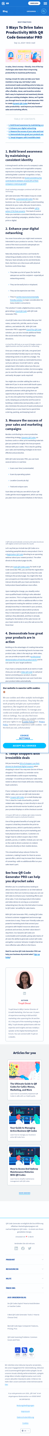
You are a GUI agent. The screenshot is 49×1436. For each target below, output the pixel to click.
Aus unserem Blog (17, 1297)
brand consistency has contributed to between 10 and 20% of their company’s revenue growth (23, 180)
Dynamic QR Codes (28, 437)
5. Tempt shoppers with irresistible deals (24, 137)
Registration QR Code (15, 554)
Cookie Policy (28, 721)
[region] (24, 718)
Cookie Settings (24, 737)
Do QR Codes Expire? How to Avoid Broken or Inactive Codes (24, 1304)
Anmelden (34, 3)
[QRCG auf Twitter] (29, 1249)
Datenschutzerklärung (25, 1417)
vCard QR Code (21, 311)
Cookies (25, 1423)
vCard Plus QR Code (33, 329)
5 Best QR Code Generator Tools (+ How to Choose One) (23, 1316)
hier (6, 1384)
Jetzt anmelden (24, 1214)
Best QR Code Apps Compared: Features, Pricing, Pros (23, 1327)
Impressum (25, 1411)
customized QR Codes (24, 199)
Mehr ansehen (24, 1193)
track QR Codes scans (21, 566)
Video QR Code (26, 672)
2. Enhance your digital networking (22, 128)
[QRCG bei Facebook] (23, 1249)
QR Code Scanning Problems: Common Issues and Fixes (22, 1338)
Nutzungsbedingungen (25, 1405)
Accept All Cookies (24, 745)
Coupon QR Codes (17, 797)
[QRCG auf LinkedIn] (16, 1249)
